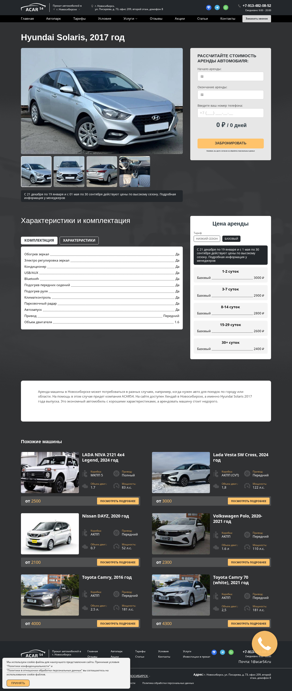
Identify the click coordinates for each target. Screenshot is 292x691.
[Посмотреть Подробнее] (80, 479)
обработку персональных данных (242, 151)
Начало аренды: (209, 69)
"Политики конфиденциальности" (28, 666)
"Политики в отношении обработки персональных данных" (44, 670)
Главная (27, 18)
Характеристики (79, 240)
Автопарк (53, 18)
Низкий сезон (207, 239)
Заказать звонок (257, 18)
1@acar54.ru (261, 662)
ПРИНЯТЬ (18, 683)
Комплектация (39, 240)
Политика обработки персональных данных (168, 683)
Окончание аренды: (212, 87)
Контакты (227, 18)
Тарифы (79, 18)
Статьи (202, 18)
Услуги (129, 18)
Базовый (231, 239)
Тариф (198, 233)
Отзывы (156, 18)
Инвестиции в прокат (196, 656)
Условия (104, 18)
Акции (180, 18)
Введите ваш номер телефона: (220, 106)
